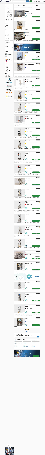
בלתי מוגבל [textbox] (7, 57)
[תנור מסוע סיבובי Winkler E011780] (19, 36)
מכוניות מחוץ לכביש (25, 346)
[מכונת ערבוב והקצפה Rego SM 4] (19, 169)
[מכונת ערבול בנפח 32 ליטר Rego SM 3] (19, 119)
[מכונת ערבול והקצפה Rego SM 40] (19, 95)
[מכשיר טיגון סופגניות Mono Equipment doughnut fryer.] (19, 67)
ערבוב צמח (38, 76)
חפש (28, 1)
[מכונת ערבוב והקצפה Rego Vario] (19, 297)
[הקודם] (38, 74)
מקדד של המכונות (34, 342)
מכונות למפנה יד (25, 340)
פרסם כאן (9, 445)
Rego (7, 29)
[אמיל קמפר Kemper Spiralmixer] (19, 266)
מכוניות (24, 345)
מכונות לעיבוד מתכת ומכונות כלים (9, 20)
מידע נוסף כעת (37, 276)
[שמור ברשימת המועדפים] (39, 10)
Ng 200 (15, 340)
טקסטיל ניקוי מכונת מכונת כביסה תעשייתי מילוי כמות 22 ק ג (21, 343)
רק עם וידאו (7, 75)
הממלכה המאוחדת (9, 60)
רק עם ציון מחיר (7, 42)
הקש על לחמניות (16, 342)
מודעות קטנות (8, 70)
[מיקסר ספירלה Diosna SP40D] (19, 322)
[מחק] (18, 7)
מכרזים (7, 71)
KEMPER (7, 33)
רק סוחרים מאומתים (8, 76)
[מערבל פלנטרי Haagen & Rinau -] (19, 181)
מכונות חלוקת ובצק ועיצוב (10, 12)
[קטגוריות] (10, 1)
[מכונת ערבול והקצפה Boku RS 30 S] (19, 144)
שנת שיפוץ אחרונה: (7, 46)
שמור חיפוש (27, 329)
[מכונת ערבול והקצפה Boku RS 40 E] (19, 132)
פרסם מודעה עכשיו (36, 49)
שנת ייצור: (6, 43)
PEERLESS (7, 35)
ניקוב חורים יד (33, 345)
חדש (7, 66)
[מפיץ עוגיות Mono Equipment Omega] (19, 25)
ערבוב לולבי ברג (33, 76)
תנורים (16, 76)
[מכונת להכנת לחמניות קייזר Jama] (19, 255)
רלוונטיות (36, 5)
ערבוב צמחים (28, 76)
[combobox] (9, 57)
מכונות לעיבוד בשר (10, 14)
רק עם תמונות (8, 74)
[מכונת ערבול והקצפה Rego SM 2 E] (19, 82)
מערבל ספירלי (10, 9)
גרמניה (8, 59)
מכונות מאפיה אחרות (10, 11)
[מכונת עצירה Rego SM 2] (19, 56)
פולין (8, 61)
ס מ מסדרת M (33, 346)
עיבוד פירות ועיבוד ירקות (9, 16)
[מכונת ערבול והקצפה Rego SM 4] (19, 156)
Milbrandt (7, 34)
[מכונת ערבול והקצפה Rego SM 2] (19, 205)
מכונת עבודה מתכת (34, 340)
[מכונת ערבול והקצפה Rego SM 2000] (19, 285)
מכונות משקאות (9, 15)
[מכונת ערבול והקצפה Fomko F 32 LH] (19, 230)
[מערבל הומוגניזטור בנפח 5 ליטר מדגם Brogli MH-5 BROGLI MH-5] (19, 13)
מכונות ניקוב (24, 342)
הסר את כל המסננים (32, 7)
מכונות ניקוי (24, 343)
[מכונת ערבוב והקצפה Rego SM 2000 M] (19, 218)
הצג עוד (27, 347)
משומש (7, 67)
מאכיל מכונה (16, 346)
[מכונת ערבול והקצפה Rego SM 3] (19, 107)
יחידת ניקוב (16, 345)
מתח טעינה (33, 343)
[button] (44, 1)
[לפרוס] (27, 19)
